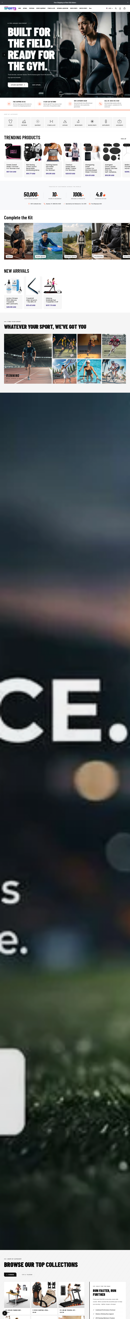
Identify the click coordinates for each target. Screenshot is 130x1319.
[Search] (116, 8)
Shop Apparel (36, 87)
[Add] (60, 158)
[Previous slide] (2, 2)
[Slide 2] (65, 94)
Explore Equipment (17, 87)
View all (123, 139)
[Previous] (4, 54)
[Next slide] (128, 2)
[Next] (125, 54)
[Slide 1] (61, 94)
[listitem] (90, 8)
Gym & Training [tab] (26, 1274)
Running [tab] (10, 1274)
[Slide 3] (69, 94)
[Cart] (124, 8)
